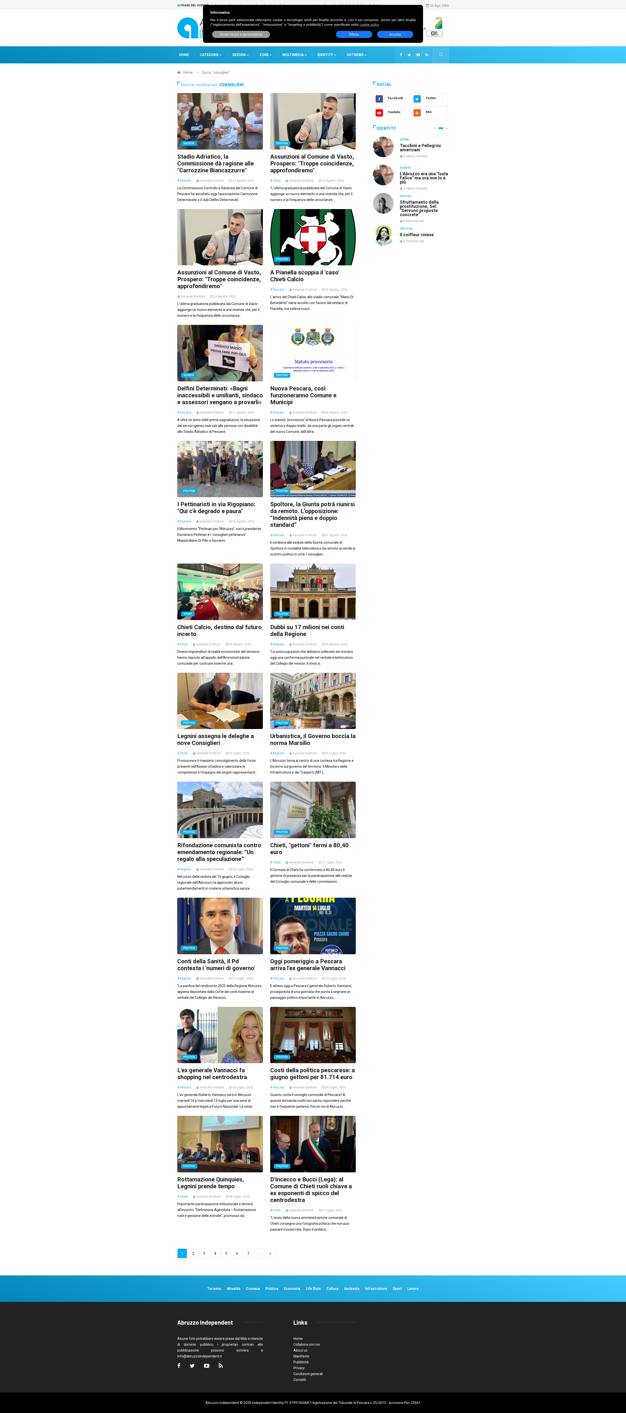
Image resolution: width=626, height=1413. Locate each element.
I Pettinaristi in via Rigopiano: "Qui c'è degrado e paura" (216, 508)
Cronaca (253, 1289)
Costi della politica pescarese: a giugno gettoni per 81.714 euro (312, 1074)
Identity (325, 55)
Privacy (299, 1368)
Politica (282, 143)
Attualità (233, 1289)
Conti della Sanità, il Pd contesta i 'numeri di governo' (216, 965)
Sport (187, 613)
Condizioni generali (308, 1374)
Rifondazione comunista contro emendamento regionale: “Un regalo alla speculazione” (219, 852)
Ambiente (351, 1289)
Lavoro (413, 1289)
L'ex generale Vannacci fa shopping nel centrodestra (212, 1074)
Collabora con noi (306, 1344)
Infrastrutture (376, 1289)
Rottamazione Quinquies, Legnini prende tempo (210, 1183)
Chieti (277, 180)
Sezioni (239, 55)
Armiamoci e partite (420, 201)
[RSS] (427, 55)
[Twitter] (409, 55)
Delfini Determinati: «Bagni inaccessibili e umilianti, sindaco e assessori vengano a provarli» (220, 395)
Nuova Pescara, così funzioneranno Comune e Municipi (303, 395)
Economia (292, 1289)
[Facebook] (401, 55)
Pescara (185, 180)
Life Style (406, 167)
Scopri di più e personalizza (241, 34)
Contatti (299, 1380)
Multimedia (293, 55)
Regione (278, 644)
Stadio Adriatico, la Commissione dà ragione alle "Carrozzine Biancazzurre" (215, 163)
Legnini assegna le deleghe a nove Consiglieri (215, 739)
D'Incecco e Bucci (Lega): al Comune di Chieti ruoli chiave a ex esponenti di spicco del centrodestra (311, 1189)
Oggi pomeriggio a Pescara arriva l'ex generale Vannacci (308, 965)
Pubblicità (301, 1362)
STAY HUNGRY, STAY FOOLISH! (421, 147)
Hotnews (355, 55)
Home (184, 55)
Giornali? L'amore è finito (419, 232)
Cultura (405, 139)
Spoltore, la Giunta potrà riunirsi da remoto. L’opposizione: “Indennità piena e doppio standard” (312, 514)
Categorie (209, 55)
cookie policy (369, 24)
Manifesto (301, 1356)
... (259, 1253)
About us (300, 1350)
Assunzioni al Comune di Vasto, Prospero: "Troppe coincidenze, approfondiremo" (312, 163)
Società (188, 143)
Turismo (214, 1289)
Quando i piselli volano (423, 173)
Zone (264, 55)
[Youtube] (418, 55)
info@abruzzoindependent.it (199, 1356)
